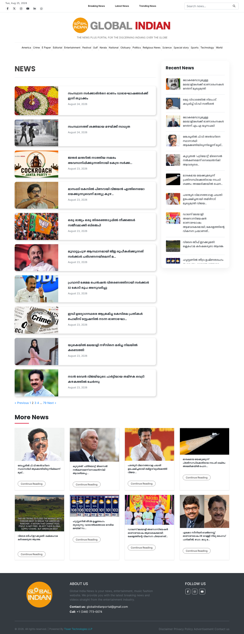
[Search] (234, 6)
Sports (194, 47)
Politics (137, 47)
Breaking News (96, 5)
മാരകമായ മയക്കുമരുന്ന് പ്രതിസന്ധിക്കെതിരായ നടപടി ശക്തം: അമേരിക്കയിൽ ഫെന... (203, 173)
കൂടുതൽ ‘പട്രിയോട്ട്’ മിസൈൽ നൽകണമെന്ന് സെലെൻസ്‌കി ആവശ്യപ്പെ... (202, 154)
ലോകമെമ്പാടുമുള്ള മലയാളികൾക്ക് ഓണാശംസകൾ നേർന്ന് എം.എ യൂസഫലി (203, 115)
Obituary (125, 47)
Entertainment (72, 47)
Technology (207, 47)
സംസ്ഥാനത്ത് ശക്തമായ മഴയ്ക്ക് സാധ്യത (99, 127)
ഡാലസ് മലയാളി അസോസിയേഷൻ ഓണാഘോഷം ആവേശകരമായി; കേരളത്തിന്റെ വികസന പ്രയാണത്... (148, 533)
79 (44, 403)
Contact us (222, 629)
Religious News (151, 47)
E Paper (46, 47)
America (26, 47)
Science (167, 47)
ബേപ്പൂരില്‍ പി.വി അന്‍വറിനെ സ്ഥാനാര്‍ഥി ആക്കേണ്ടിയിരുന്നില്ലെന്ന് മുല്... (39, 469)
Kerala (103, 47)
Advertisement (204, 629)
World (219, 47)
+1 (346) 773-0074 (89, 611)
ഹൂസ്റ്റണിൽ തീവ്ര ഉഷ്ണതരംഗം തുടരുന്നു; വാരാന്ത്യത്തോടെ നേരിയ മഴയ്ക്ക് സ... (203, 257)
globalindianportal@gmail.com (107, 606)
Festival (86, 47)
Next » (51, 403)
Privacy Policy (183, 629)
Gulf (95, 47)
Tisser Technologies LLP (78, 628)
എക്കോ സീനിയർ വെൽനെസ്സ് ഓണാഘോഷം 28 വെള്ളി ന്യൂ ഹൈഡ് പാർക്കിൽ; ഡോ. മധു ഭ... (204, 536)
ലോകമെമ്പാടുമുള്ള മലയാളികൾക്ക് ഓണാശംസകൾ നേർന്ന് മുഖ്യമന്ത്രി (203, 78)
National (113, 47)
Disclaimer (166, 629)
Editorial (57, 47)
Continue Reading (32, 483)
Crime (36, 47)
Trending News (147, 5)
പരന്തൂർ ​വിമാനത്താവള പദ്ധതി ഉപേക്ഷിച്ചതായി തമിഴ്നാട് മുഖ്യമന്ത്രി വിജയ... (202, 192)
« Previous (22, 403)
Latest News (122, 5)
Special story (181, 47)
